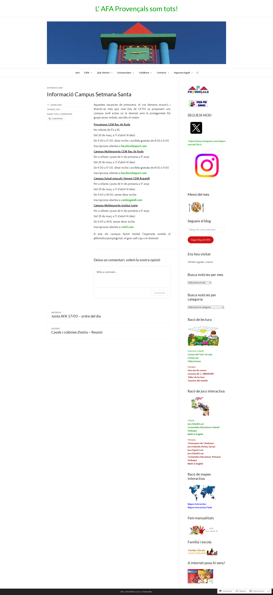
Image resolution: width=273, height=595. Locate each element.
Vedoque (192, 431)
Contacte (161, 72)
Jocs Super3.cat (195, 450)
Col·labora (144, 72)
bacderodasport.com (134, 146)
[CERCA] (197, 73)
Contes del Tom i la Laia (200, 354)
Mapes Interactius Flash (200, 507)
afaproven (56, 105)
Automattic (147, 592)
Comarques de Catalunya (201, 443)
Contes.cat (193, 358)
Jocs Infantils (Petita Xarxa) (201, 446)
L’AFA (86, 72)
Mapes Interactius (197, 504)
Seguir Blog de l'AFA (200, 240)
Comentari (159, 292)
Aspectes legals (182, 72)
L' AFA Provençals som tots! (136, 8)
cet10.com (127, 227)
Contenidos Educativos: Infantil (203, 427)
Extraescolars (124, 72)
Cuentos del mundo (198, 380)
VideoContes (194, 361)
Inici (78, 72)
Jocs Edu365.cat (196, 424)
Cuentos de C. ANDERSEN (201, 374)
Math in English (195, 434)
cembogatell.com (131, 200)
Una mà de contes (197, 370)
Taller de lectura (196, 377)
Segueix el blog (199, 221)
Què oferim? (103, 72)
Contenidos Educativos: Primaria (204, 457)
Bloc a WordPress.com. (130, 592)
